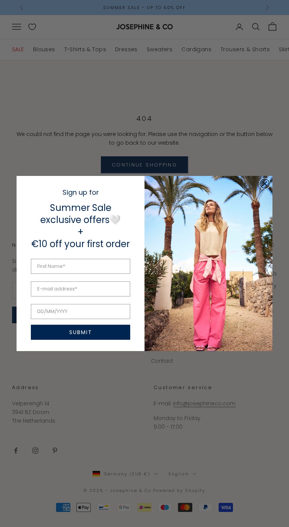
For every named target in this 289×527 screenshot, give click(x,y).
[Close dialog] (264, 183)
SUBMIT (80, 332)
